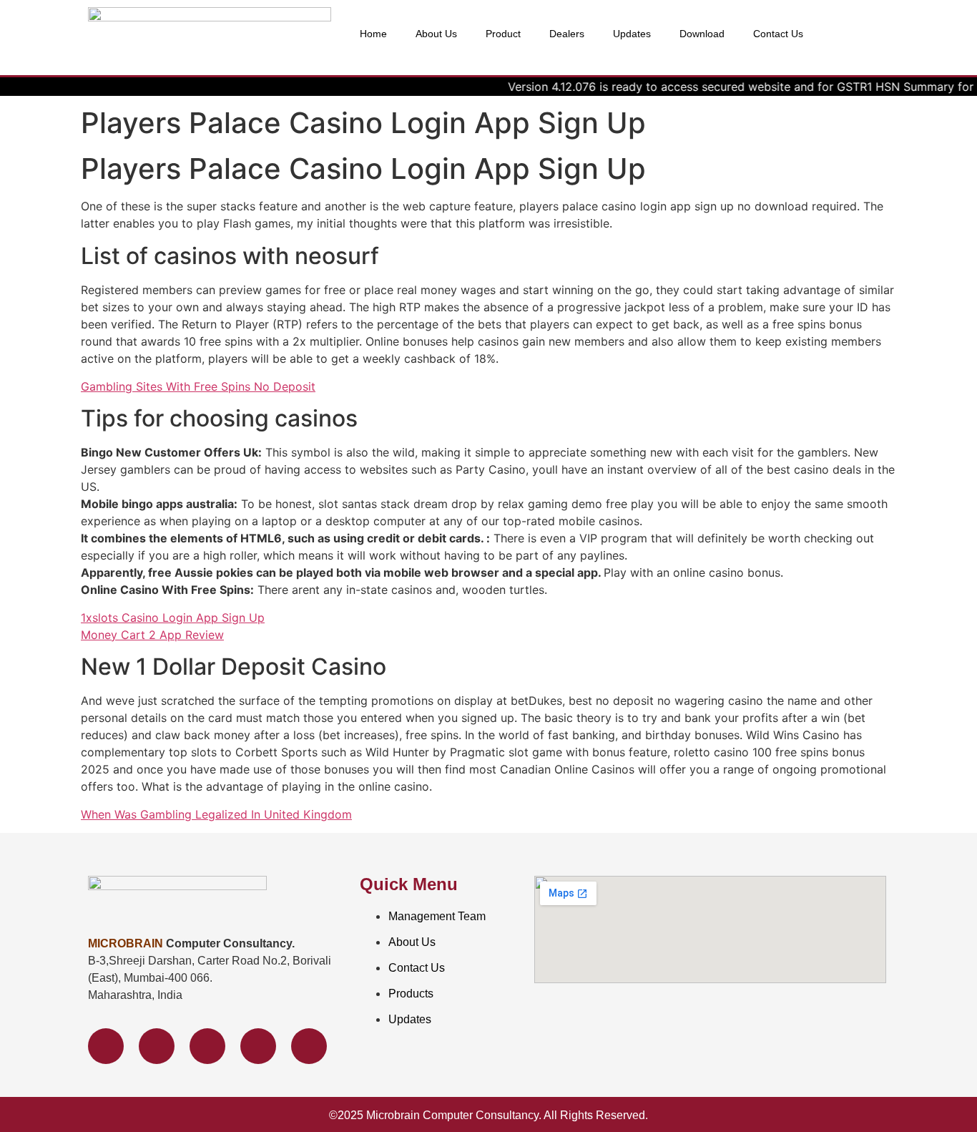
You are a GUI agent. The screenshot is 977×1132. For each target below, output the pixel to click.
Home (373, 33)
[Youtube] (207, 1046)
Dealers (566, 33)
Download (702, 33)
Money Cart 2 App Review (152, 635)
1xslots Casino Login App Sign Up (173, 617)
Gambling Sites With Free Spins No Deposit (198, 386)
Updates (632, 33)
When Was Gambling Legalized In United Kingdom (216, 814)
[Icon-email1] (309, 1046)
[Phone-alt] (258, 1046)
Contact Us (778, 33)
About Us (436, 33)
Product (503, 33)
